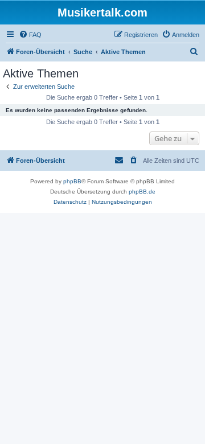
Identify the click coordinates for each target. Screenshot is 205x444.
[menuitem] (30, 35)
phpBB (72, 181)
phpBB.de (142, 191)
